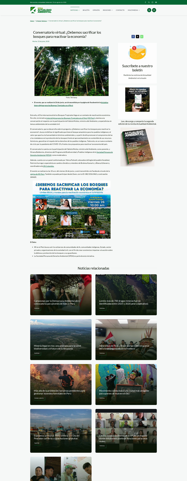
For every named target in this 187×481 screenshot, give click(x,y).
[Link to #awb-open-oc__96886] (149, 10)
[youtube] (156, 2)
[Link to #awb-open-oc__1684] (154, 10)
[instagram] (152, 2)
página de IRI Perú (37, 174)
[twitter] (149, 2)
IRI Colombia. (48, 166)
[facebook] (145, 2)
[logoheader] (40, 7)
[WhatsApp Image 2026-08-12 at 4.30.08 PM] (137, 128)
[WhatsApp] (142, 36)
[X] (137, 36)
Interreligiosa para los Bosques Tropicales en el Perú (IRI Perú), (70, 118)
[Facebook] (133, 36)
